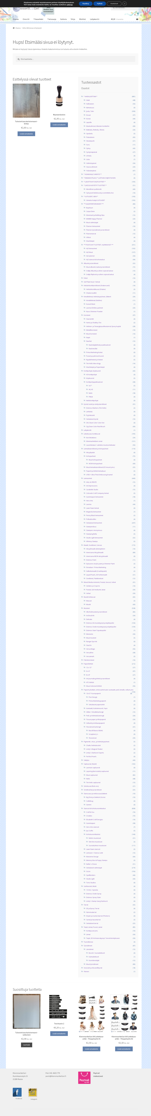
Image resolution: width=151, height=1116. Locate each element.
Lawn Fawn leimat (92, 508)
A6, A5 (91, 389)
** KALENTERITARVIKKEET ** (94, 204)
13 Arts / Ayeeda (92, 890)
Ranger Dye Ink (91, 641)
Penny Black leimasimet (94, 515)
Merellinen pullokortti (93, 189)
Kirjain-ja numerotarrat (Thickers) (98, 916)
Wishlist (82, 19)
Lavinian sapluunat (93, 768)
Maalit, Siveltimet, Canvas (93, 545)
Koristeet (87, 315)
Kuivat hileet (90, 304)
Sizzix (88, 871)
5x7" (90, 386)
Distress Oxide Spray (93, 894)
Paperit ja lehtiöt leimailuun (96, 471)
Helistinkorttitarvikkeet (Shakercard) (96, 285)
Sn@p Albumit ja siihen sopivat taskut (99, 271)
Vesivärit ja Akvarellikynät (93, 968)
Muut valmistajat (92, 222)
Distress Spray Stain (93, 897)
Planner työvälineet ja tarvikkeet (97, 230)
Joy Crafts (89, 831)
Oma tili (26, 19)
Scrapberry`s (93, 734)
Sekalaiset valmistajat (94, 868)
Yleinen (86, 971)
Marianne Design (92, 857)
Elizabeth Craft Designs (94, 819)
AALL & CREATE (91, 482)
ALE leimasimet (91, 248)
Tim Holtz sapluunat (93, 782)
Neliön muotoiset (95, 838)
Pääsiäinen (90, 137)
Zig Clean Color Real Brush (95, 426)
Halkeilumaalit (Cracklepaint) (96, 571)
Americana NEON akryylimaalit (97, 556)
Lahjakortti (94, 19)
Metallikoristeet (91, 330)
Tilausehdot (38, 19)
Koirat (88, 119)
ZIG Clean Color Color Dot (95, 423)
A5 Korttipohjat (91, 374)
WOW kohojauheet (95, 463)
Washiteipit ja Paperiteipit (95, 367)
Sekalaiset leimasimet (94, 523)
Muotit (88, 604)
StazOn (89, 645)
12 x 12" (89, 667)
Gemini (88, 805)
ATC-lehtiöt (90, 682)
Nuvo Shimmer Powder (94, 311)
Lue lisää (26, 1045)
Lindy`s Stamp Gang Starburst (97, 901)
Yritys (73, 19)
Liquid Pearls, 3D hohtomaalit (96, 575)
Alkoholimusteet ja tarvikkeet (96, 612)
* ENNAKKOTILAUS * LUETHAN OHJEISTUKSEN (99, 178)
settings (70, 5)
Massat (89, 601)
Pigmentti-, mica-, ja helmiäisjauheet (96, 742)
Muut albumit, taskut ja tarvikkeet (98, 267)
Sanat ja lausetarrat (93, 920)
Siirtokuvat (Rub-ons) (91, 786)
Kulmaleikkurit (94, 957)
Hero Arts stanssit (92, 827)
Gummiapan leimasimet (94, 497)
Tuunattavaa (88, 942)
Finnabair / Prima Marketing (96, 567)
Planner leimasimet (93, 226)
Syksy (88, 148)
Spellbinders (90, 875)
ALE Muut (89, 252)
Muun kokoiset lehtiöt (94, 686)
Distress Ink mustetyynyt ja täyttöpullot (100, 623)
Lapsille (89, 122)
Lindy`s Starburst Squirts (95, 753)
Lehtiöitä (89, 412)
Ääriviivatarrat (91, 912)
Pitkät (91, 397)
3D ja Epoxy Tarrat (92, 908)
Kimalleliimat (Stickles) (94, 300)
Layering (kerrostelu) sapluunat (97, 771)
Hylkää (99, 3)
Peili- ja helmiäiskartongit (95, 716)
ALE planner (90, 256)
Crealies (89, 816)
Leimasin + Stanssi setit (94, 853)
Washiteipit (90, 241)
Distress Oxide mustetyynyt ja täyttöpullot (101, 627)
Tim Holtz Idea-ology (93, 363)
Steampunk (90, 141)
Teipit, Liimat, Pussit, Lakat (93, 927)
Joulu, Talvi (90, 111)
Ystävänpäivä (91, 171)
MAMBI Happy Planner (94, 219)
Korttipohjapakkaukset (94, 382)
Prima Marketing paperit (97, 701)
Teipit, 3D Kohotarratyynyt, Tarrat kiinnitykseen (103, 938)
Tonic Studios (91, 883)
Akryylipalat (90, 452)
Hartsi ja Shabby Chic (93, 323)
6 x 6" (88, 671)
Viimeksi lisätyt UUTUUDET (95, 200)
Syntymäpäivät (91, 152)
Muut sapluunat (92, 775)
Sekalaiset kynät (92, 419)
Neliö (90, 393)
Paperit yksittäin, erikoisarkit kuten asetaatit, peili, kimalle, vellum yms (108, 690)
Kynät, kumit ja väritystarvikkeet (95, 404)
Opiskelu (89, 133)
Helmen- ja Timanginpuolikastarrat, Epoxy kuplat (103, 326)
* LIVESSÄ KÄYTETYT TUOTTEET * (95, 185)
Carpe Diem (90, 211)
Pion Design (93, 697)
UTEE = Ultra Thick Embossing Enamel (99, 475)
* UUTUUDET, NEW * (91, 196)
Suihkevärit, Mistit (90, 886)
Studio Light (90, 879)
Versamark (90, 656)
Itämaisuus (90, 107)
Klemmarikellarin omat (94, 441)
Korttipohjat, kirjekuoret (92, 371)
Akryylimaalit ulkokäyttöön (95, 549)
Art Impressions (91, 486)
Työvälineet (88, 946)
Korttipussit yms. (92, 931)
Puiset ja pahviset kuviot (95, 356)
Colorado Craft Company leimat (97, 493)
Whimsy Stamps (92, 541)
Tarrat (86, 905)
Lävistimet (89, 949)
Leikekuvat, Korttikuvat (92, 434)
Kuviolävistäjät (94, 960)
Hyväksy (85, 3)
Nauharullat (93, 348)
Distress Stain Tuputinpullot (96, 630)
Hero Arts (89, 501)
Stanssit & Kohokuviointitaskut (95, 808)
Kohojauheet (91, 456)
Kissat (88, 115)
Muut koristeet (91, 334)
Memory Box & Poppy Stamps (96, 860)
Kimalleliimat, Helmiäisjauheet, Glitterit (97, 297)
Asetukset (114, 3)
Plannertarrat (91, 234)
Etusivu (16, 19)
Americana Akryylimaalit (94, 552)
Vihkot (88, 237)
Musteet (87, 608)
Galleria (63, 19)
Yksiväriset (92, 738)
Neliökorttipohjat (92, 400)
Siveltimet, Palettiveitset (94, 578)
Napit (88, 337)
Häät (88, 100)
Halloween (90, 104)
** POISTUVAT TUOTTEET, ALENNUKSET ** (98, 245)
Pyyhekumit (90, 415)
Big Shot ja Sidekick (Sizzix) (95, 797)
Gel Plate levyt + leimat (92, 282)
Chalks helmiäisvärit (93, 745)
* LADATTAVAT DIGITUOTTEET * (95, 182)
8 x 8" (88, 675)
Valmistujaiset (91, 163)
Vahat (88, 593)
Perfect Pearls (91, 756)
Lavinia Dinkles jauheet (94, 308)
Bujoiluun (89, 208)
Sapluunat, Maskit (90, 764)
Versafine (89, 653)
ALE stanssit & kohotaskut (95, 259)
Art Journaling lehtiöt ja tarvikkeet (98, 678)
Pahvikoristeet (89, 660)
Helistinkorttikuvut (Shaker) (96, 289)
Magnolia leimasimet (93, 512)
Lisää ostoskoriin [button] (26, 134)
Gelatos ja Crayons (93, 586)
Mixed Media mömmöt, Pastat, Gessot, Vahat (100, 582)
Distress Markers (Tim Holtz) (96, 408)
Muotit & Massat (89, 597)
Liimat (88, 934)
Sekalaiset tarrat (92, 923)
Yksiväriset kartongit (93, 727)
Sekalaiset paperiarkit (97, 704)
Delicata (89, 619)
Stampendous (91, 527)
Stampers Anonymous (94, 530)
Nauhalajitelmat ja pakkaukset (100, 345)
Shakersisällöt (91, 293)
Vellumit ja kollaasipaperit (95, 723)
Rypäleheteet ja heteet (94, 360)
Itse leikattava (91, 438)
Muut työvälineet (92, 964)
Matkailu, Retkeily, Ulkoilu (95, 130)
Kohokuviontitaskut (93, 834)
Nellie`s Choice (91, 864)
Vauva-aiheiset (91, 167)
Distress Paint (91, 560)
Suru (88, 145)
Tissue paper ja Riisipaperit (96, 719)
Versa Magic (90, 649)
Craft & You (90, 812)
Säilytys (86, 760)
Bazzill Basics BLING (96, 730)
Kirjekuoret (90, 378)
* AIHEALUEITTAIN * (90, 96)
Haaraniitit (90, 319)
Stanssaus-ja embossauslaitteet (95, 793)
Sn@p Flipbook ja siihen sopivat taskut (100, 274)
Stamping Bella (91, 534)
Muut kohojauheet (95, 460)
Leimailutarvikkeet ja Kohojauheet (96, 449)
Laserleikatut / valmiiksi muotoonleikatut (100, 445)
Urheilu (88, 156)
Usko (88, 159)
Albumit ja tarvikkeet (91, 263)
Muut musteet (91, 638)
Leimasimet (88, 478)
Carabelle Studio (92, 489)
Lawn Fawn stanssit (93, 849)
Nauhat (89, 341)
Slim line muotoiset (95, 842)
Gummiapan (90, 823)
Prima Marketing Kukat (94, 352)
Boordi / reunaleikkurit (97, 953)
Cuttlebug (89, 801)
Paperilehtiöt (88, 664)
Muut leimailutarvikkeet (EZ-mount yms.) (100, 467)
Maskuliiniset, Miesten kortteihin (97, 126)
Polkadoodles (91, 519)
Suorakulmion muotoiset (97, 845)
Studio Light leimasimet (94, 538)
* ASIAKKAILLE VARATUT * (93, 174)
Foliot (86, 278)
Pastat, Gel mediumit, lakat (95, 590)
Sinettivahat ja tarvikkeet (93, 790)
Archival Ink (90, 615)
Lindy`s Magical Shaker (94, 749)
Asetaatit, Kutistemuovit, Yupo (96, 708)
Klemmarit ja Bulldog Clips (95, 215)
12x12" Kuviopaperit (93, 693)
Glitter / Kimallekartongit (94, 712)
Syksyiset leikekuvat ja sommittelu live (100, 193)
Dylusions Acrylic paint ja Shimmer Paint (100, 564)
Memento (89, 634)
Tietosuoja (51, 19)
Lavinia (88, 504)
